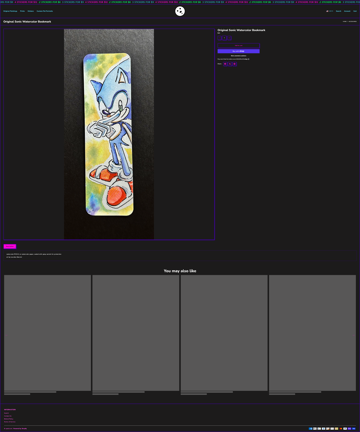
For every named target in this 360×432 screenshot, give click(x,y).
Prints (22, 11)
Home (344, 21)
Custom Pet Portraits (45, 11)
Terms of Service (9, 422)
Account (347, 11)
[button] (225, 64)
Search (338, 11)
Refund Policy (8, 419)
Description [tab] (10, 246)
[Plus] (229, 38)
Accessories (353, 21)
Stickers (31, 11)
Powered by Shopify (20, 429)
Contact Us (8, 416)
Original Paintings (10, 11)
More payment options (238, 56)
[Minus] (219, 38)
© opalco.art (8, 429)
